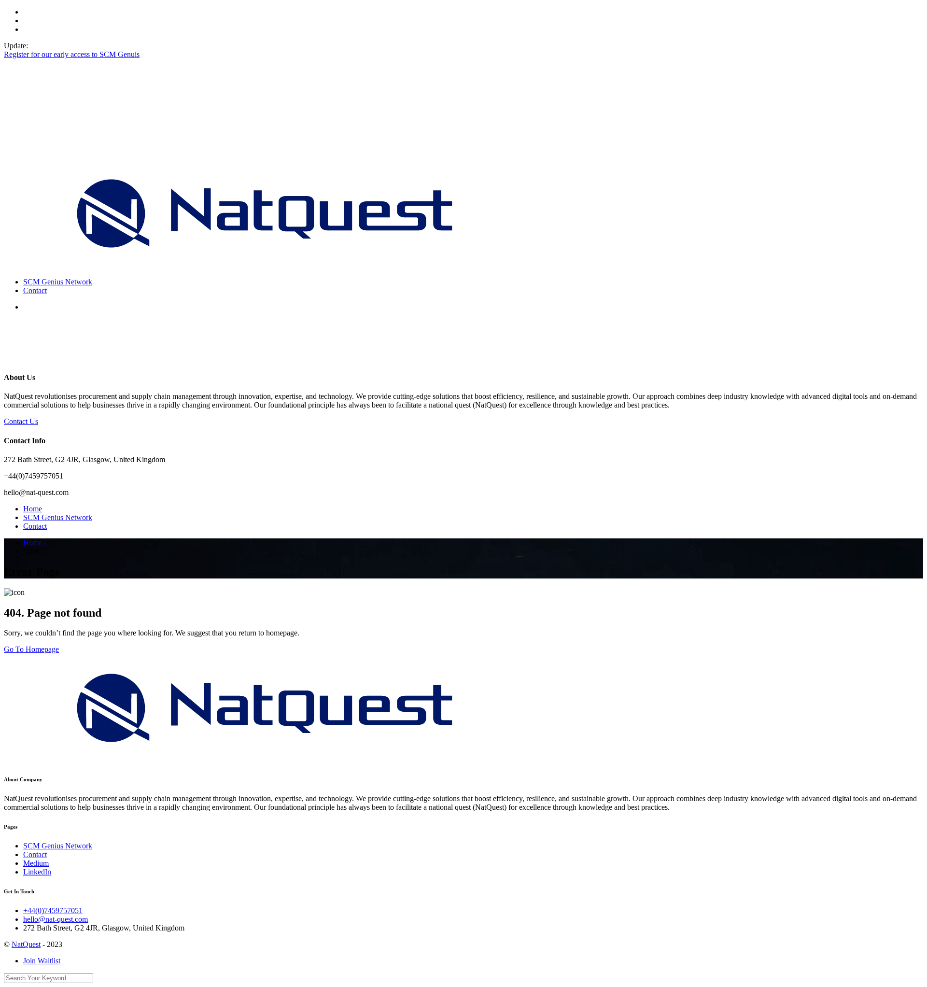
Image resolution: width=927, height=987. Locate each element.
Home (32, 509)
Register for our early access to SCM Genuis (72, 54)
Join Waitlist (41, 961)
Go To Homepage (31, 649)
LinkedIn (37, 872)
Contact (35, 290)
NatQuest (26, 944)
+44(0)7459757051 (53, 910)
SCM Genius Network (57, 282)
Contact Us (21, 421)
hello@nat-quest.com (55, 919)
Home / (34, 542)
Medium (36, 863)
